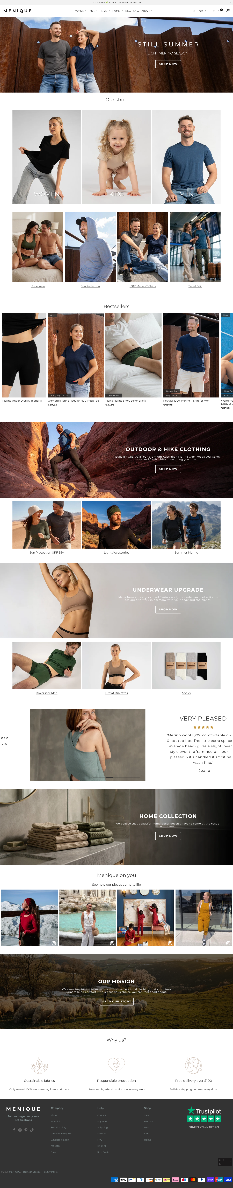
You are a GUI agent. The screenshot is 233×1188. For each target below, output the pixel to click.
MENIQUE (14, 1171)
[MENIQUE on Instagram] (20, 1130)
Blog (53, 1152)
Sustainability (58, 1127)
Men (146, 1127)
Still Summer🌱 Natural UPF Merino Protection (116, 2)
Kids (146, 1133)
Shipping (102, 1127)
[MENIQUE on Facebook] (14, 1130)
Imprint (101, 1145)
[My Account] (214, 11)
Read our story (116, 1001)
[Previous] (6, 746)
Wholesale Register (61, 1133)
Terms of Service (32, 1171)
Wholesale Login (60, 1139)
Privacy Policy (50, 1171)
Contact (101, 1115)
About (54, 1115)
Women (148, 1121)
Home (147, 1139)
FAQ (99, 1139)
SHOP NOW (168, 64)
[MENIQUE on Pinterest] (26, 1130)
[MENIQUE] (17, 11)
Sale (146, 1115)
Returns (101, 1133)
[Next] (226, 746)
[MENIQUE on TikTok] (32, 1130)
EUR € (202, 11)
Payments (103, 1121)
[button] (81, 10)
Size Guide (103, 1152)
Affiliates (55, 1145)
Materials (56, 1121)
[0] (220, 11)
